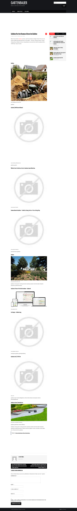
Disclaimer (27, 11)
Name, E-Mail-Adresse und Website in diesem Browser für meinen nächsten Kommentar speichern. (28, 501)
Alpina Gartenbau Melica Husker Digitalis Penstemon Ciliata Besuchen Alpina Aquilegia (19, 466)
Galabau (20, 38)
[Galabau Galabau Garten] (51, 58)
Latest (57, 33)
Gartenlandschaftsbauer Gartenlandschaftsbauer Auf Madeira (59, 43)
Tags (63, 33)
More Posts (21, 459)
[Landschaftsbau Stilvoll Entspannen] (51, 48)
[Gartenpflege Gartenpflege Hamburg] (51, 37)
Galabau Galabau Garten (58, 57)
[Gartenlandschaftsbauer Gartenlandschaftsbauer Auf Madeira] (51, 42)
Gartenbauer (19, 3)
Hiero (60, 509)
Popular (52, 33)
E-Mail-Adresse (15, 489)
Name (12, 484)
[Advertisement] (38, 21)
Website (13, 493)
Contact (13, 11)
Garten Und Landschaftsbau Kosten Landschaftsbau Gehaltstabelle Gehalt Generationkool (38, 466)
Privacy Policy (19, 11)
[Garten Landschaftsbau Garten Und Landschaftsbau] (51, 53)
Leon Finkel (23, 36)
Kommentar (14, 475)
